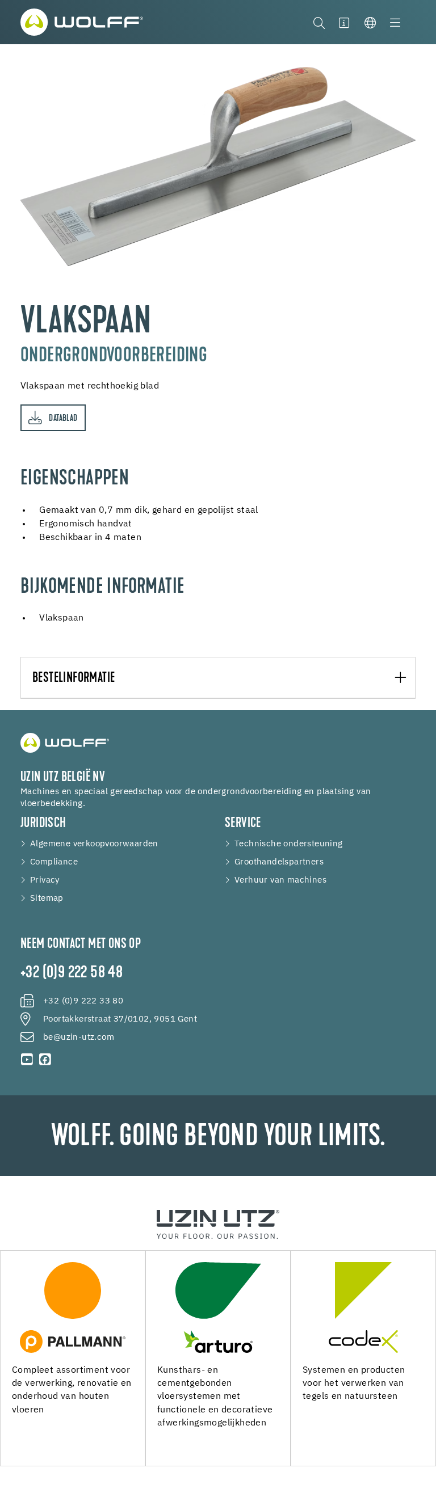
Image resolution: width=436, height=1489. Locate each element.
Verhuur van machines (280, 880)
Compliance (54, 862)
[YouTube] (27, 1059)
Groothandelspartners (279, 862)
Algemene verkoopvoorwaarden (94, 844)
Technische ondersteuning (288, 844)
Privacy (45, 880)
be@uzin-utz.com (78, 1037)
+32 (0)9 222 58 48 (71, 973)
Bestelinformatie (73, 678)
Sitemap (47, 898)
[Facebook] (45, 1059)
